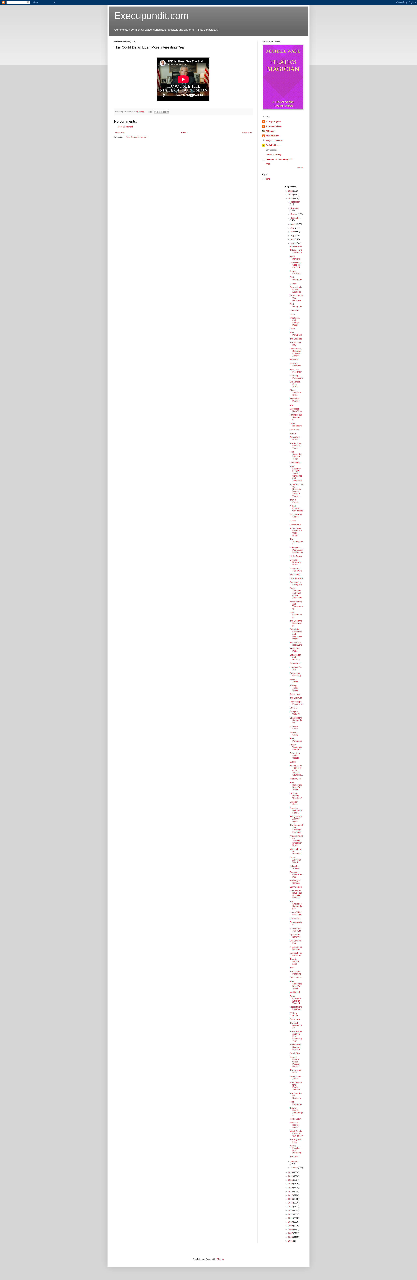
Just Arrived (295, 918)
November (295, 208)
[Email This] (155, 111)
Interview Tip (295, 779)
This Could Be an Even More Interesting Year (296, 1036)
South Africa (295, 574)
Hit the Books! (296, 556)
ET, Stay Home (294, 1014)
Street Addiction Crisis (295, 392)
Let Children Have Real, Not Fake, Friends (296, 894)
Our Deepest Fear (295, 942)
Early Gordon (296, 887)
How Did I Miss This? (296, 370)
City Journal (271, 150)
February (294, 1161)
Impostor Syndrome (296, 364)
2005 (290, 1241)
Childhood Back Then (296, 410)
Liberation (294, 310)
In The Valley (295, 1119)
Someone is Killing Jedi (296, 583)
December (295, 202)
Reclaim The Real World (296, 643)
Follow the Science (295, 867)
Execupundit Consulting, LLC (279, 159)
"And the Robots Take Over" (296, 795)
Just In (293, 521)
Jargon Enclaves (295, 272)
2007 (290, 1233)
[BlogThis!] (158, 111)
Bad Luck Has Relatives (296, 954)
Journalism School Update (295, 755)
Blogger (220, 1259)
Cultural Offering (273, 155)
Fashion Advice (294, 680)
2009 (290, 1226)
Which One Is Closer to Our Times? (296, 1133)
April (292, 239)
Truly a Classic (294, 501)
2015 (290, 1203)
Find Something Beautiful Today (296, 455)
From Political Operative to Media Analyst (296, 352)
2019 (290, 1188)
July (292, 228)
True (292, 968)
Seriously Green (294, 803)
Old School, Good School (295, 384)
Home (184, 132)
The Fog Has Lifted (295, 1141)
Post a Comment (125, 127)
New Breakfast (296, 578)
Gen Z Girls (295, 1053)
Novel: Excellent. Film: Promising (295, 1149)
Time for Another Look (294, 961)
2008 (290, 1229)
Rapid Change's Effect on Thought (295, 999)
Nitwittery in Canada (295, 882)
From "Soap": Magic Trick (296, 703)
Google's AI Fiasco (295, 438)
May (292, 235)
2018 (290, 1191)
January (294, 1168)
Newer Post (120, 132)
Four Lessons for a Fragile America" (296, 1086)
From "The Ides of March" (294, 1125)
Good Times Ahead (295, 1077)
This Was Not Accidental (296, 251)
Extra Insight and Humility (295, 657)
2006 (290, 1237)
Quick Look (295, 694)
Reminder (294, 359)
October (294, 214)
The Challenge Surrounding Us (296, 905)
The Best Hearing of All (296, 1025)
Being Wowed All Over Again (296, 818)
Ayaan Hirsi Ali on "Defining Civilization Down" (296, 841)
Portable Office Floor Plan (296, 874)
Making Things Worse (294, 688)
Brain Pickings (272, 145)
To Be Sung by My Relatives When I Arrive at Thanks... (296, 490)
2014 (290, 1207)
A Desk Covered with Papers (296, 508)
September (295, 218)
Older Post (247, 132)
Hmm (292, 314)
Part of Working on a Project (296, 747)
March (293, 243)
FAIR (268, 164)
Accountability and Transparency (296, 605)
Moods (293, 433)
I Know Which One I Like (296, 913)
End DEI (293, 708)
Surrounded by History (295, 674)
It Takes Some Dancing (296, 948)
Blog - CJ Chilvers (274, 140)
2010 (290, 1222)
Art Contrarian (272, 136)
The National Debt (295, 1071)
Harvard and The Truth (295, 929)
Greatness (294, 429)
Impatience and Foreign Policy (295, 321)
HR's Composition (296, 614)
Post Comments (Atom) (136, 137)
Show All (300, 168)
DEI (291, 405)
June (292, 232)
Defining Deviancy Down (295, 562)
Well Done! (295, 992)
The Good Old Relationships (296, 623)
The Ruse (294, 1157)
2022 (290, 1176)
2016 (290, 1199)
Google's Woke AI (295, 713)
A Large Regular (273, 121)
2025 (290, 195)
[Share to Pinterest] (167, 111)
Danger (293, 283)
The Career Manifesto (295, 972)
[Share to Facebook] (164, 111)
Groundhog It (296, 663)
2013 (290, 1210)
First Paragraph (296, 278)
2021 (290, 1180)
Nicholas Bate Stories (296, 515)
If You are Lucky (294, 727)
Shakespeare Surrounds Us (296, 720)
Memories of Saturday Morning (295, 1047)
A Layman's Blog (273, 126)
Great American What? (295, 859)
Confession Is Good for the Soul (296, 265)
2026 (290, 191)
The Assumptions (296, 541)
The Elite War (296, 698)
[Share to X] (161, 111)
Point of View (296, 977)
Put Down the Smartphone (296, 417)
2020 (290, 1184)
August (293, 224)
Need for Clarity (294, 733)
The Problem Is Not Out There (295, 445)
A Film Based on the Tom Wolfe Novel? (296, 532)
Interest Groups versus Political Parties (294, 1062)
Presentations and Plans (296, 1008)
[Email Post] (150, 112)
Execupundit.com (151, 15)
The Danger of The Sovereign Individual (296, 828)
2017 (290, 1195)
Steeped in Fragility (295, 400)
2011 (290, 1218)
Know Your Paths (295, 650)
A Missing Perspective (296, 377)
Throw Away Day (295, 343)
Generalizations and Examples (296, 289)
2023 (290, 1172)
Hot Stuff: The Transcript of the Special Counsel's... (296, 770)
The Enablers (296, 339)
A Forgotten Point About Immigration (296, 549)
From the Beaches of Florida (296, 810)
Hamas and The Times (296, 569)
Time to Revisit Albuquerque (296, 1111)
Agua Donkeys (295, 257)
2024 (290, 198)
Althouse (270, 131)
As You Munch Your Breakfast (296, 298)
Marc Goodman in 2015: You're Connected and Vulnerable (296, 473)
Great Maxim (295, 524)
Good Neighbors (296, 424)
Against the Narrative (295, 935)
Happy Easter (296, 246)
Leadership (295, 463)
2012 (290, 1214)
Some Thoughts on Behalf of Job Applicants (296, 593)
